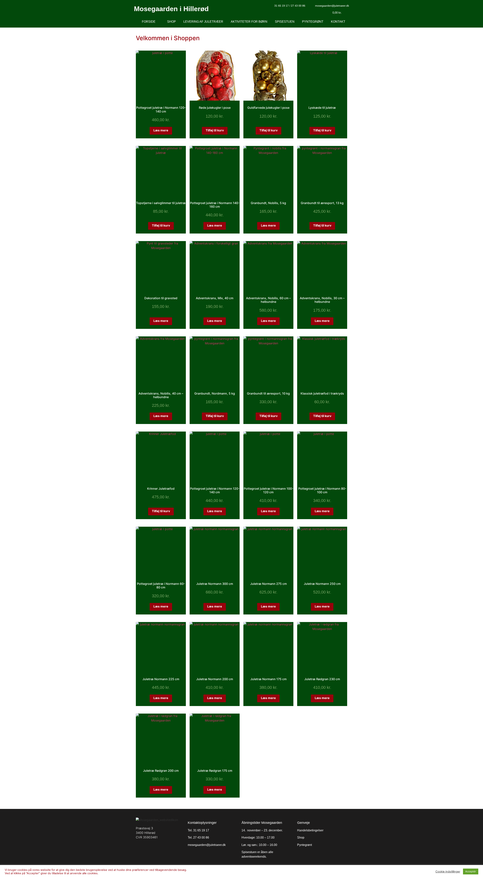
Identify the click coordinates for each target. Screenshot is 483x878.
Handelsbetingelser (310, 830)
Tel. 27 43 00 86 (198, 837)
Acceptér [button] (470, 871)
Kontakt (338, 21)
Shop (171, 21)
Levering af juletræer (203, 21)
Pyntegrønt (312, 21)
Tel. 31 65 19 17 (198, 830)
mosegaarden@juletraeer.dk (207, 844)
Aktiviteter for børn (249, 21)
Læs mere (160, 130)
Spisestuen (285, 21)
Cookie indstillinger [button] (447, 871)
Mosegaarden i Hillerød (171, 9)
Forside (148, 21)
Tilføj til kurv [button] (215, 130)
